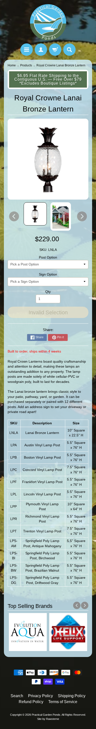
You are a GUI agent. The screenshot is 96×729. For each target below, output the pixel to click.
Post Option (48, 257)
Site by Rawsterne (48, 718)
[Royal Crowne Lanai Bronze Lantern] (35, 213)
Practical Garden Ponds (46, 714)
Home (12, 65)
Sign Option (48, 274)
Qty (48, 292)
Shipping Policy (71, 696)
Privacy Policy (40, 696)
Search (17, 696)
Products (26, 65)
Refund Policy (31, 702)
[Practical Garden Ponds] (48, 22)
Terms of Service (62, 702)
